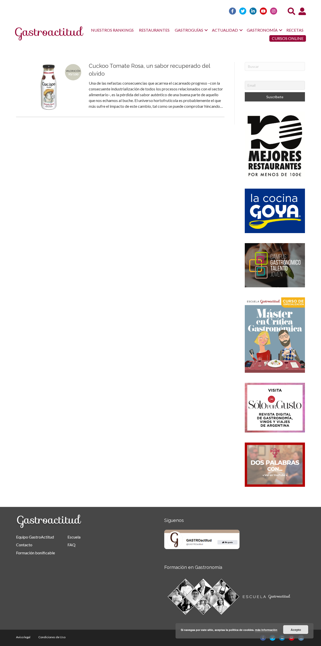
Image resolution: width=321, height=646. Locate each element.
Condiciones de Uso (51, 637)
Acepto (296, 629)
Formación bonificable (35, 552)
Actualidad (225, 30)
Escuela (74, 536)
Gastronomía (262, 30)
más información (266, 630)
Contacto (24, 544)
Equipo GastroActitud (35, 536)
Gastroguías (189, 30)
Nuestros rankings (112, 30)
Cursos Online (287, 38)
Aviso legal (23, 637)
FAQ (71, 544)
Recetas (294, 30)
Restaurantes (154, 30)
